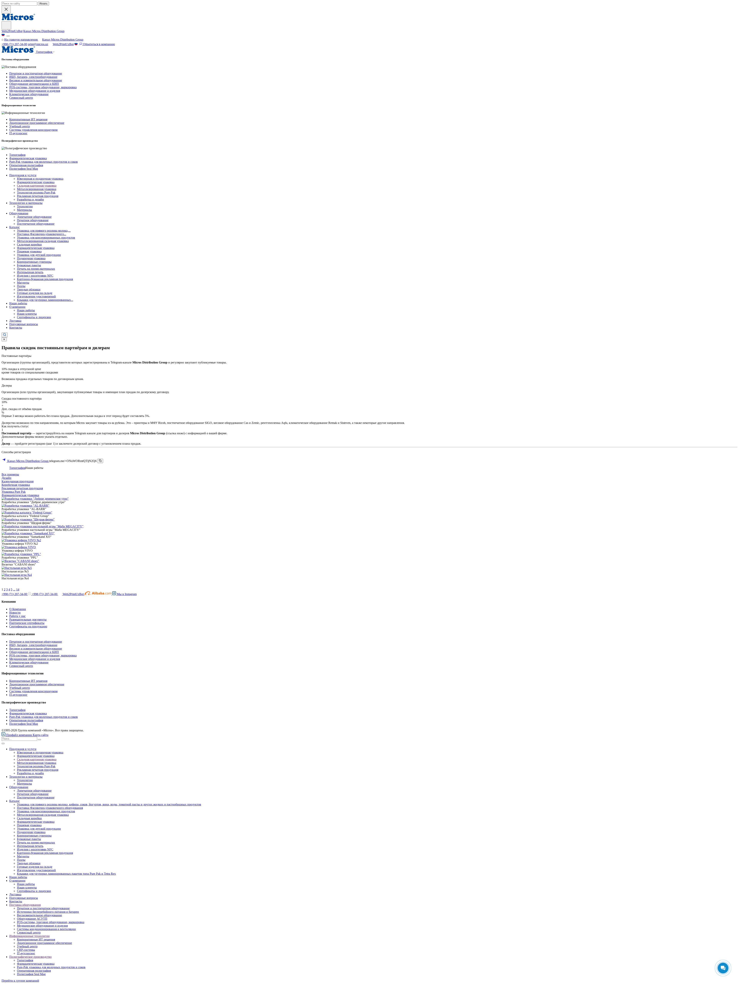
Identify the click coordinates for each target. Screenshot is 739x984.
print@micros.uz (38, 44)
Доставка (15, 320)
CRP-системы (26, 949)
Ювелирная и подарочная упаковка (40, 178)
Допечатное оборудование (34, 216)
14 (17, 589)
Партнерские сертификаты (26, 623)
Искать (43, 3)
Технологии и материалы (26, 203)
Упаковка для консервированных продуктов (46, 237)
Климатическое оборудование (28, 94)
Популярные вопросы (23, 324)
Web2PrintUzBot (12, 31)
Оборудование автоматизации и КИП (34, 83)
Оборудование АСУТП (32, 918)
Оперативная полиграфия (26, 165)
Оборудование (18, 213)
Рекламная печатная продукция (37, 196)
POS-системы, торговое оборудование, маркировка (43, 87)
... (14, 589)
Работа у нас (17, 616)
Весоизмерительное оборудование (39, 915)
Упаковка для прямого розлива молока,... (44, 230)
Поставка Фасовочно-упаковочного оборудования (50, 807)
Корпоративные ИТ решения (28, 119)
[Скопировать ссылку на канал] (100, 461)
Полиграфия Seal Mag (23, 168)
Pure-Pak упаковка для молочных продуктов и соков (43, 161)
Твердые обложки (28, 289)
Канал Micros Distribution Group (43, 31)
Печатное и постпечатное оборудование (35, 73)
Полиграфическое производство (30, 956)
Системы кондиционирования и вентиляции (46, 929)
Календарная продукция (17, 481)
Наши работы (18, 303)
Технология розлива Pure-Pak (36, 192)
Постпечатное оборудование (35, 223)
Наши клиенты (27, 313)
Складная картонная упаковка (36, 185)
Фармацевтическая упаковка (28, 158)
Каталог (14, 227)
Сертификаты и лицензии (34, 317)
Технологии (25, 206)
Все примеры (10, 474)
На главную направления (21, 39)
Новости (15, 612)
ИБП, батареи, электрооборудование (33, 77)
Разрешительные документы (28, 619)
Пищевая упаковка (29, 251)
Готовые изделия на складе (34, 293)
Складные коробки (29, 244)
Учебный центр (19, 126)
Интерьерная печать (30, 272)
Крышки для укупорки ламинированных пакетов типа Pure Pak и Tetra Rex (66, 873)
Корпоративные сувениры (34, 261)
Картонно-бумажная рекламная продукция (45, 279)
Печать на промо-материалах (36, 268)
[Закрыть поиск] (6, 9)
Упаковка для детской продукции (39, 254)
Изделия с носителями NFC (35, 275)
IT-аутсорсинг (18, 133)
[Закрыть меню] (3, 743)
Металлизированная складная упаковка (43, 241)
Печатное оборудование (32, 220)
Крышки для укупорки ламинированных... (45, 300)
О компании (17, 306)
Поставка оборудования (25, 904)
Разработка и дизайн (30, 199)
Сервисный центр (21, 97)
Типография (17, 154)
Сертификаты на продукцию (28, 626)
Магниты (23, 282)
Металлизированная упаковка (36, 189)
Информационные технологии (29, 936)
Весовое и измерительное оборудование (35, 80)
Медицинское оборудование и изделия (34, 90)
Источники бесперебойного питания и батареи (48, 911)
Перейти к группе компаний (20, 980)
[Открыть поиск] (5, 334)
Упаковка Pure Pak (14, 491)
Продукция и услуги (22, 175)
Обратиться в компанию (98, 44)
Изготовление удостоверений (36, 296)
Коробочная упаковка (16, 484)
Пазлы (21, 286)
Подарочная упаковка (31, 258)
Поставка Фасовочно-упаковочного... (41, 234)
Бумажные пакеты (29, 265)
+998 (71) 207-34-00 (14, 44)
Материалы (24, 209)
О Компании (17, 609)
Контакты (15, 327)
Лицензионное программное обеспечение (36, 122)
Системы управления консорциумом (33, 129)
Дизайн (6, 477)
